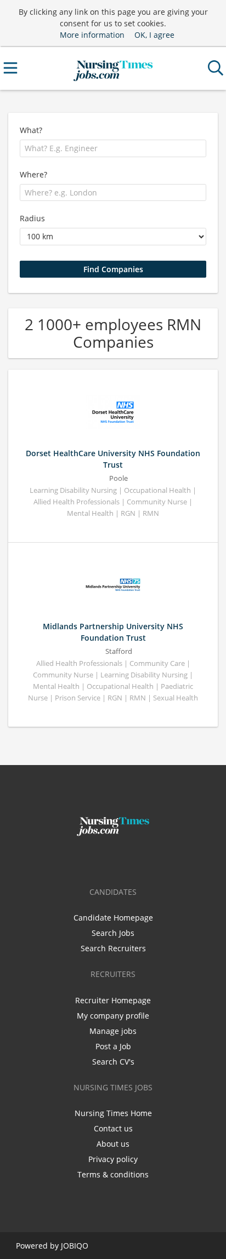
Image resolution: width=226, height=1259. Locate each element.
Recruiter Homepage (113, 1000)
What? (31, 130)
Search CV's (113, 1061)
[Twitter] (115, 859)
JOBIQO (74, 1245)
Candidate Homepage (113, 917)
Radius (32, 218)
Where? (33, 174)
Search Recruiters (113, 948)
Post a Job (113, 1046)
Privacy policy (113, 1159)
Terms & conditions (113, 1174)
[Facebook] (97, 859)
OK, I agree (154, 35)
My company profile (113, 1015)
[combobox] (113, 148)
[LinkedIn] (131, 859)
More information (92, 35)
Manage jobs (113, 1031)
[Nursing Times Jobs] (113, 68)
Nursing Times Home (113, 1113)
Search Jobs (113, 933)
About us (113, 1144)
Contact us (113, 1128)
